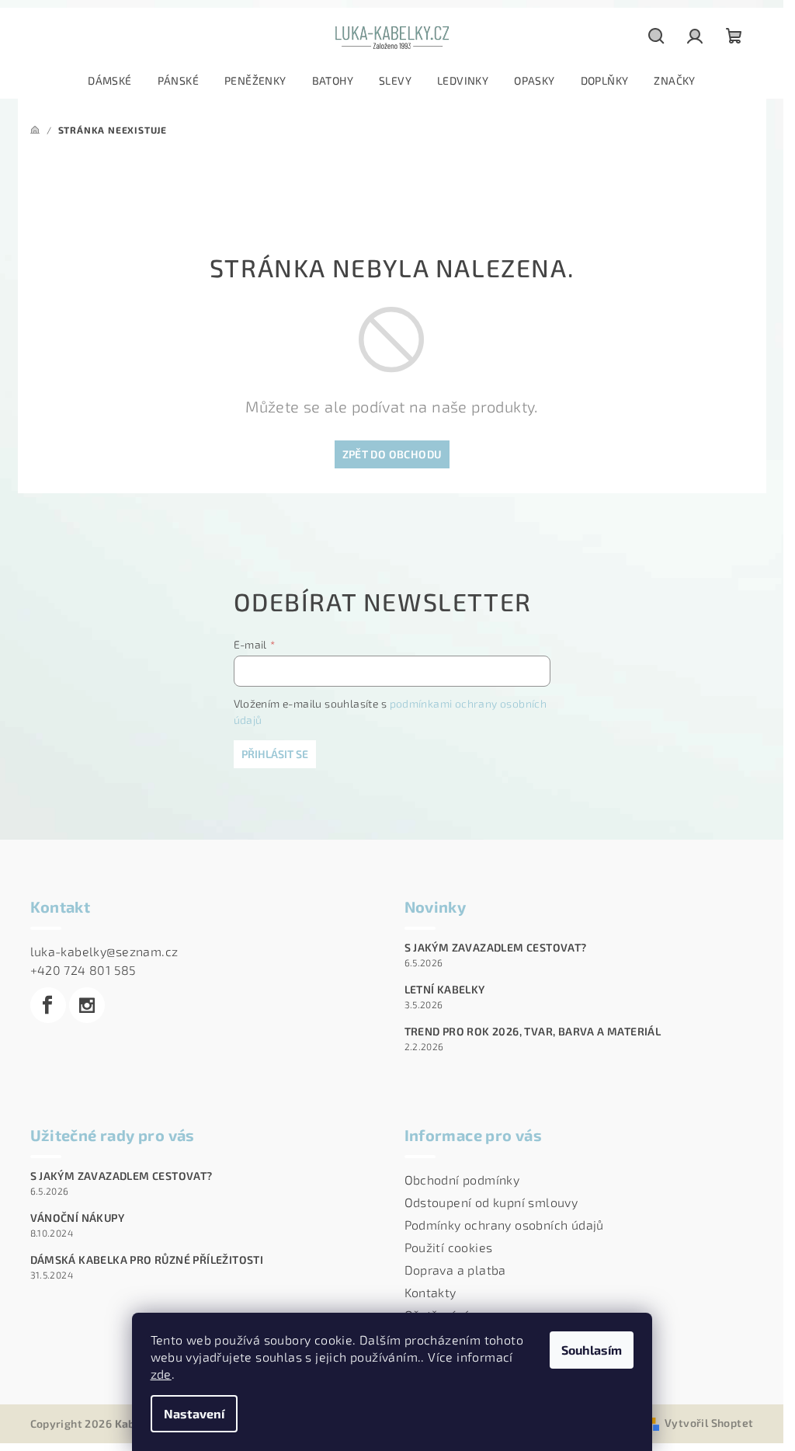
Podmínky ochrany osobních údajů (504, 1224)
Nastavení (194, 1413)
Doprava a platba (455, 1269)
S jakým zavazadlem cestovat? (495, 947)
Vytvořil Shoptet (709, 1422)
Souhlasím (591, 1349)
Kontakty (430, 1292)
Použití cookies (448, 1247)
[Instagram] (87, 1005)
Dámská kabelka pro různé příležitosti (147, 1259)
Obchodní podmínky (462, 1179)
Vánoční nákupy (77, 1218)
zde (161, 1373)
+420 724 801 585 (83, 969)
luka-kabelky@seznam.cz (104, 951)
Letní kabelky (444, 989)
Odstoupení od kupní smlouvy (491, 1202)
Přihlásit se (274, 753)
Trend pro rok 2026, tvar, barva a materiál (532, 1031)
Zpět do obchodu (392, 454)
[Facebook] (48, 1005)
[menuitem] (109, 81)
